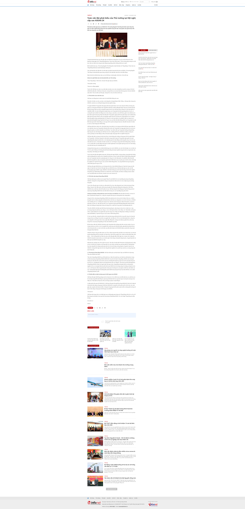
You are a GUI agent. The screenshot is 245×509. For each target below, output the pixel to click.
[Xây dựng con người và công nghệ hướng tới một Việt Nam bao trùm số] (95, 353)
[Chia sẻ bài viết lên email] (93, 24)
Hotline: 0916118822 (135, 1)
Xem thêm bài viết (111, 489)
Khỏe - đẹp (121, 5)
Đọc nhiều (143, 50)
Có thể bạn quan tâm (93, 327)
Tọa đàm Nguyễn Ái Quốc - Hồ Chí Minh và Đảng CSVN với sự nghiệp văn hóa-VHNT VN (119, 438)
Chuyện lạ (128, 5)
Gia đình (110, 5)
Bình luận (90, 307)
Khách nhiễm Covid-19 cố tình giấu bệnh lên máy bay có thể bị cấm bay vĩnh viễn (119, 380)
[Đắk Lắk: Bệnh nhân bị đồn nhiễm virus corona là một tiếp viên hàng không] (95, 454)
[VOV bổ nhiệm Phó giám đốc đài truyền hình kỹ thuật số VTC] (95, 397)
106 (142, 68)
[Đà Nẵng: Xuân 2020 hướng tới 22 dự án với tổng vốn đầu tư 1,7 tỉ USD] (95, 467)
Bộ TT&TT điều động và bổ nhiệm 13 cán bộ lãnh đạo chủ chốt (119, 424)
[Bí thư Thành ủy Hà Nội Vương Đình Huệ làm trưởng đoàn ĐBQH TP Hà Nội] (95, 411)
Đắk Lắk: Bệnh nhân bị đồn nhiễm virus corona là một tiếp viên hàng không (119, 452)
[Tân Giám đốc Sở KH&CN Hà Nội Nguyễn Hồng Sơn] (95, 481)
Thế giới (104, 5)
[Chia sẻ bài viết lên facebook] (88, 24)
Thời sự (89, 15)
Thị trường (98, 5)
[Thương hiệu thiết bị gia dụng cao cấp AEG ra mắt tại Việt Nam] (93, 333)
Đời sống (92, 5)
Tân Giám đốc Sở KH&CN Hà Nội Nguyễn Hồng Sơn (120, 478)
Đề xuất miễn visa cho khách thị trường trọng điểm (118, 365)
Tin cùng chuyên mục (93, 345)
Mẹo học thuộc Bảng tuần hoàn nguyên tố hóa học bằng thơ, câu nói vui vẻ (147, 82)
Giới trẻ (115, 5)
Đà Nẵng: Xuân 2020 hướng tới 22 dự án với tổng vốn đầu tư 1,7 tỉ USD (119, 465)
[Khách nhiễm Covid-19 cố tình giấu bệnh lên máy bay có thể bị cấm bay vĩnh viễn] (95, 382)
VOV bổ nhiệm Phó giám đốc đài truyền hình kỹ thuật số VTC (119, 395)
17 (154, 64)
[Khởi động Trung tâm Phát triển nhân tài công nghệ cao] (105, 333)
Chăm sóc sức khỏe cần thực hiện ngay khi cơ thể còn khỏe (117, 340)
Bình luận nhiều (152, 50)
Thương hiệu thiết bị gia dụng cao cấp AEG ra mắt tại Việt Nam (92, 340)
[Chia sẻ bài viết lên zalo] (91, 24)
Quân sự (134, 5)
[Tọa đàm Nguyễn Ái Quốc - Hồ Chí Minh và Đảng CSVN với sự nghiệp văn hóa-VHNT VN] (95, 441)
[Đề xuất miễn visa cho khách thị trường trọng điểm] (95, 368)
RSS (157, 5)
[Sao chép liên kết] (96, 24)
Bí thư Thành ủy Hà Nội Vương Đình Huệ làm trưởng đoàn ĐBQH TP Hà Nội (118, 409)
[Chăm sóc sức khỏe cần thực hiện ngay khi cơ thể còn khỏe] (117, 333)
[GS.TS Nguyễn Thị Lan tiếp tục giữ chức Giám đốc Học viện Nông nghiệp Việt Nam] (130, 333)
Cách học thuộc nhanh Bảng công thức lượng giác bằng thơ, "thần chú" (146, 63)
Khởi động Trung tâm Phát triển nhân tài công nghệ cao (105, 340)
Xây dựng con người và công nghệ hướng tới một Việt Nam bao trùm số (120, 351)
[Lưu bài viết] (99, 24)
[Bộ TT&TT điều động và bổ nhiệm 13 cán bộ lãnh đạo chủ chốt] (95, 426)
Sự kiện (139, 5)
